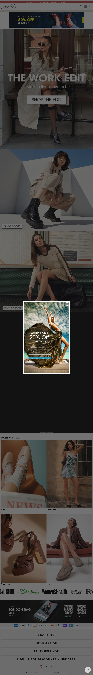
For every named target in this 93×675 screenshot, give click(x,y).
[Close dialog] (67, 303)
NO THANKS (45, 358)
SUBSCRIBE (34, 358)
